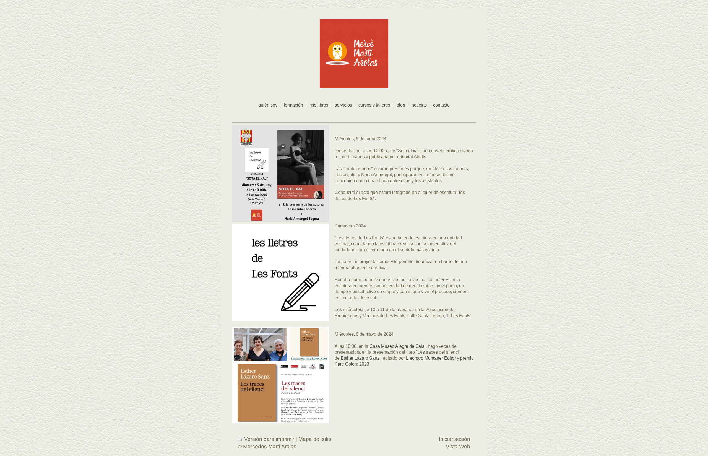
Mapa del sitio (314, 439)
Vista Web (458, 446)
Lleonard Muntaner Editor (431, 358)
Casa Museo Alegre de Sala (397, 346)
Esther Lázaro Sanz (360, 358)
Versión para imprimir (269, 439)
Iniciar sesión (454, 439)
